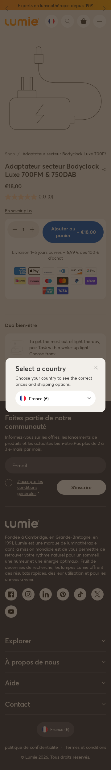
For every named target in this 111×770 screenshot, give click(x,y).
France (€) (39, 398)
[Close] (95, 367)
